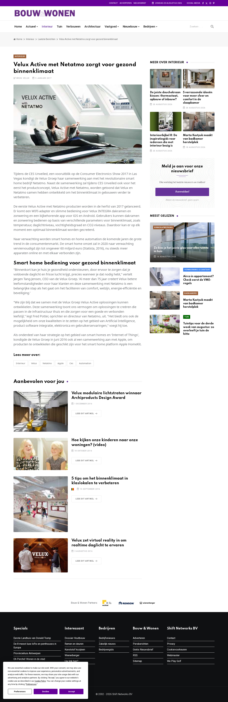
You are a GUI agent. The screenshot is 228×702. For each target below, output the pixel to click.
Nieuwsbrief (140, 3)
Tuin (59, 26)
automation (85, 363)
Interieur (47, 26)
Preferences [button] (31, 684)
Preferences (20, 692)
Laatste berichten (46, 39)
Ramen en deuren (74, 643)
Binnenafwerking (163, 227)
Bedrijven (149, 26)
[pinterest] (214, 3)
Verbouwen (73, 26)
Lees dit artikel (85, 413)
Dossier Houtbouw (75, 638)
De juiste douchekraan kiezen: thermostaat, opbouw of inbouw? (165, 96)
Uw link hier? (71, 661)
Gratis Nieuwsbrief (143, 649)
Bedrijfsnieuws (107, 638)
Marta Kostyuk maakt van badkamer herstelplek (197, 139)
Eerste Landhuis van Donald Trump (32, 638)
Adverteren (126, 3)
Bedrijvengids (106, 649)
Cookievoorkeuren (177, 649)
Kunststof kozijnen (75, 649)
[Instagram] (210, 3)
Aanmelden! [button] (182, 192)
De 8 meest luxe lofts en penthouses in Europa (34, 645)
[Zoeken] (212, 26)
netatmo (47, 363)
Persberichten (140, 643)
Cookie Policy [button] (40, 681)
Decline (45, 692)
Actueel (31, 26)
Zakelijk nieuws (107, 643)
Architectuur (93, 26)
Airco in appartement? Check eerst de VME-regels (198, 280)
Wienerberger (72, 655)
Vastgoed (111, 26)
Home (18, 26)
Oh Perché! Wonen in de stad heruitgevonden (29, 661)
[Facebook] (203, 3)
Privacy (171, 643)
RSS (135, 655)
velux (34, 363)
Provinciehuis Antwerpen (26, 653)
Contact (113, 3)
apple (61, 363)
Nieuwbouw (130, 26)
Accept (71, 692)
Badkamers (190, 293)
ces (71, 363)
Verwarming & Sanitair (197, 270)
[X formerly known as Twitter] (207, 3)
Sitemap (137, 661)
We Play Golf (174, 661)
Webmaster (173, 655)
